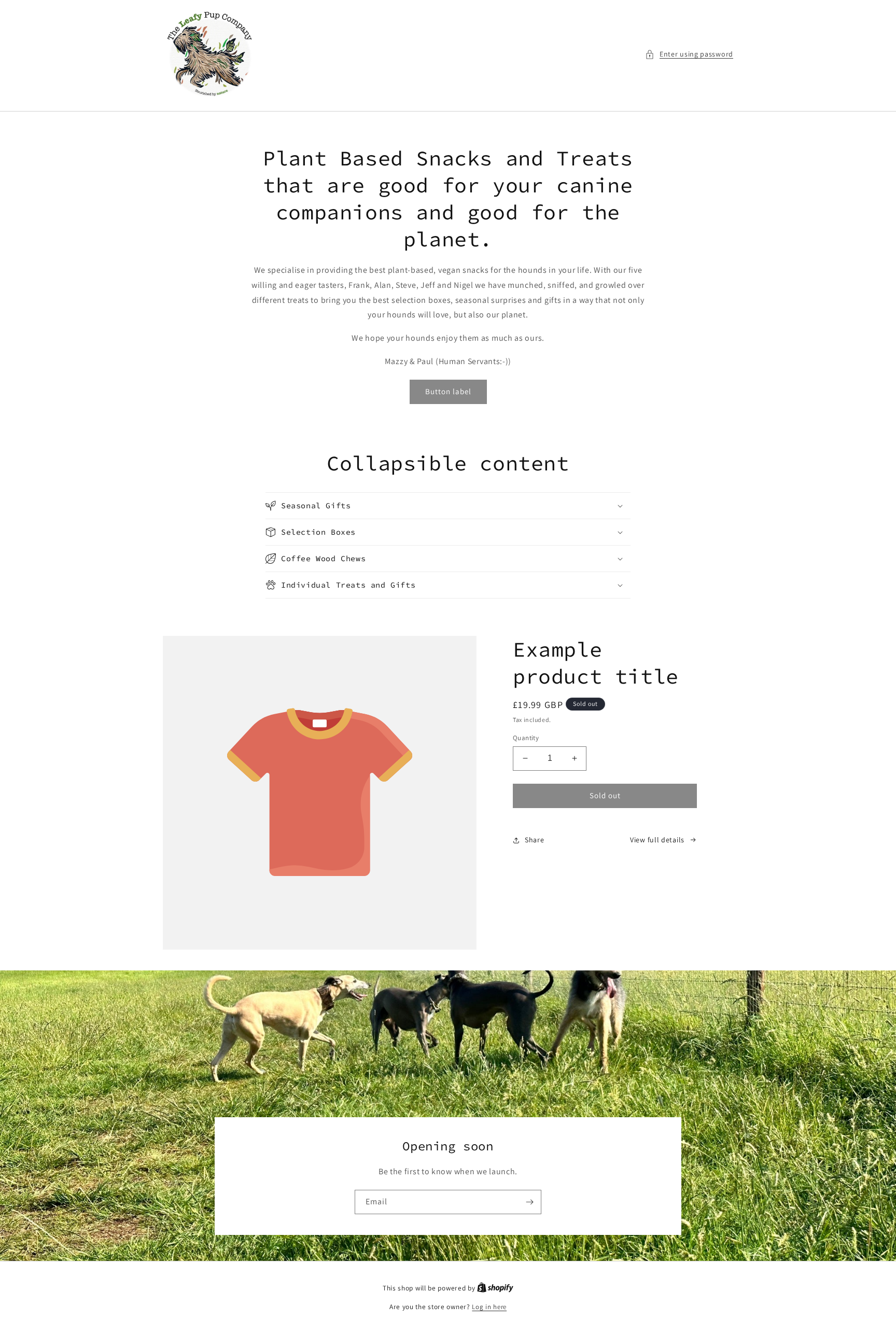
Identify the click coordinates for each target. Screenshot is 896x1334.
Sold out (605, 795)
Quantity (526, 737)
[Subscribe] (529, 1202)
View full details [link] (657, 839)
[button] (689, 54)
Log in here (489, 1306)
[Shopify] (495, 1288)
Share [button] (534, 839)
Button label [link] (448, 391)
